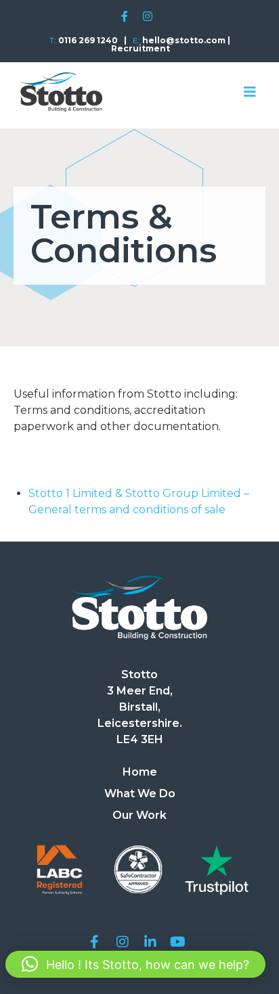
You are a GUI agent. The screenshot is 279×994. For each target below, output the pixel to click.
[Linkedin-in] (150, 942)
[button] (135, 964)
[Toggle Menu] (250, 92)
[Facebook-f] (125, 16)
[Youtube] (178, 942)
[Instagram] (148, 16)
